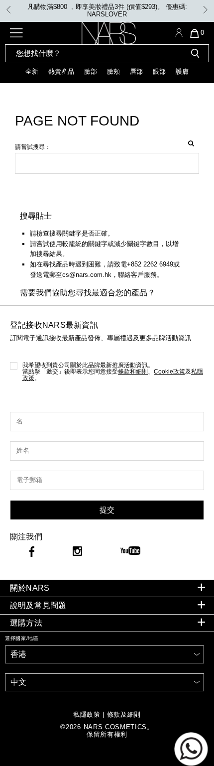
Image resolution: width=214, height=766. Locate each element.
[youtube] (130, 551)
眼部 (159, 71)
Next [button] (205, 9)
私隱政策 (87, 714)
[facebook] (31, 553)
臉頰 (113, 71)
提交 (107, 510)
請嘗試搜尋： (33, 147)
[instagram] (77, 552)
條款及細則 (124, 714)
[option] (107, 10)
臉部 (90, 71)
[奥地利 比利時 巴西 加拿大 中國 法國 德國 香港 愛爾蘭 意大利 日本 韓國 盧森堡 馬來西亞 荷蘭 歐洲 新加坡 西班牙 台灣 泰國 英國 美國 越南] (104, 654)
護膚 (182, 71)
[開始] (195, 53)
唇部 (136, 71)
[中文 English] (104, 682)
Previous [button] (8, 9)
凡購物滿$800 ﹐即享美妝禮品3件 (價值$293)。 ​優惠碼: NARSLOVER (107, 10)
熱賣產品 (61, 71)
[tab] (107, 588)
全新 (31, 71)
